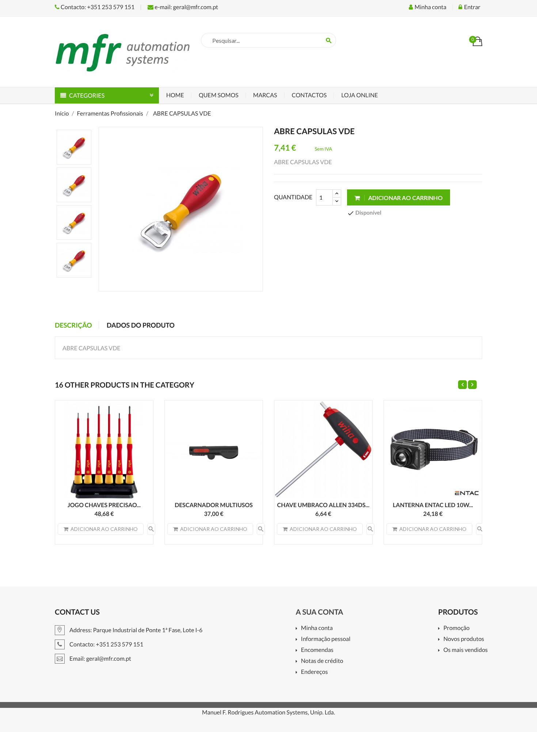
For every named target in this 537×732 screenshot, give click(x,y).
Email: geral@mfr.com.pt (99, 658)
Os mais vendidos (465, 650)
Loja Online (359, 95)
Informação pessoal (325, 639)
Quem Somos (219, 95)
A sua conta (319, 612)
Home (175, 95)
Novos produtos (463, 639)
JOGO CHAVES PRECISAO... (104, 505)
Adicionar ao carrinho (405, 197)
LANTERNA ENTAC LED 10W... (433, 505)
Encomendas (317, 650)
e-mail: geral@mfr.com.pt (185, 7)
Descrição (73, 325)
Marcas (265, 95)
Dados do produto (141, 325)
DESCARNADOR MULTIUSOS (214, 505)
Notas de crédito (322, 661)
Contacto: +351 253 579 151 (97, 7)
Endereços (314, 672)
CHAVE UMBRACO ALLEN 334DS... (323, 505)
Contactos (309, 95)
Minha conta (316, 628)
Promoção (456, 628)
